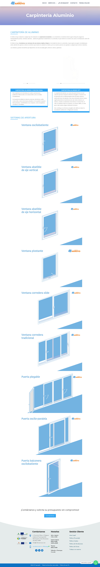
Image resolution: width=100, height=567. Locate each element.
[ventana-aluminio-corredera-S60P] (29, 86)
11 (69, 83)
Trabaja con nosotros (75, 549)
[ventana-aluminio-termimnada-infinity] (71, 86)
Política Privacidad (74, 538)
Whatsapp (46, 546)
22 (83, 83)
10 (34, 83)
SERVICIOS (51, 3)
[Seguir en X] (39, 550)
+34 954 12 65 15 (37, 546)
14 (73, 83)
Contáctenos (50, 516)
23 (84, 83)
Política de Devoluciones (76, 543)
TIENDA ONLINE (84, 3)
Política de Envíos (74, 546)
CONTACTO (73, 3)
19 (79, 83)
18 (78, 83)
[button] (96, 563)
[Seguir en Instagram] (42, 550)
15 (74, 83)
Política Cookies (73, 541)
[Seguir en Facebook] (36, 550)
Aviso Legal (72, 535)
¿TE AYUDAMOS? (63, 3)
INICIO (44, 3)
